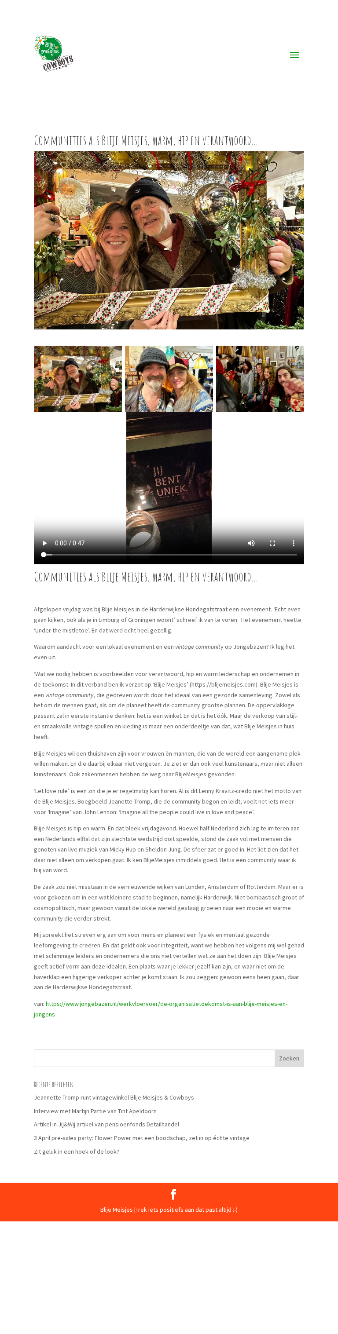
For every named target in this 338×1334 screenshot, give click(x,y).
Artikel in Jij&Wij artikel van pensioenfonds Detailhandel (106, 1124)
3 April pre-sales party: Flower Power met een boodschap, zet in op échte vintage (142, 1138)
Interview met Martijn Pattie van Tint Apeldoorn (95, 1111)
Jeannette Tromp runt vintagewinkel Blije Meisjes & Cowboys (114, 1097)
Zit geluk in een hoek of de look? (76, 1151)
